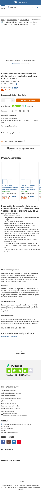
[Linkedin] (14, 442)
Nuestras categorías (7, 411)
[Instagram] (8, 442)
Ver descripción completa (9, 126)
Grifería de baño (12, 20)
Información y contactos (9, 336)
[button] (20, 141)
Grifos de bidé (24, 20)
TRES (8, 81)
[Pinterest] (19, 442)
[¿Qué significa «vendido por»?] (16, 84)
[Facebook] (3, 442)
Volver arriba (20, 353)
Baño (3, 20)
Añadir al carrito (29, 100)
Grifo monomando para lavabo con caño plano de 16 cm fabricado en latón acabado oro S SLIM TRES (29, 187)
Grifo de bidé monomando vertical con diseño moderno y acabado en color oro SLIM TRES (10, 187)
